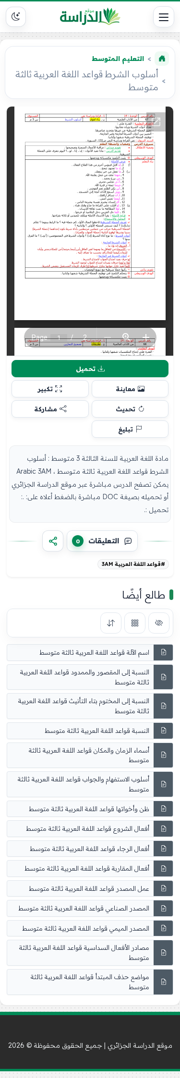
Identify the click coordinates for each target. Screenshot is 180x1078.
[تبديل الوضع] (16, 17)
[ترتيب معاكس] (110, 623)
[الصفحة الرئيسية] (162, 58)
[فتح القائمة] (163, 16)
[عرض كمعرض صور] (134, 623)
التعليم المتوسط (118, 58)
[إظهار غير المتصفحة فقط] (158, 623)
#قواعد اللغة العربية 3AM (133, 564)
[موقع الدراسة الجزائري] (90, 16)
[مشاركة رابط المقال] (52, 540)
